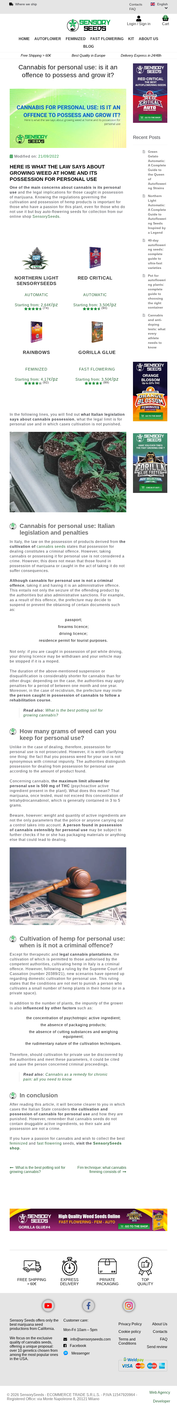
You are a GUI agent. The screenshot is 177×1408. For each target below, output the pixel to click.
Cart (165, 20)
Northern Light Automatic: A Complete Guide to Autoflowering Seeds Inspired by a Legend (157, 214)
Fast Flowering (107, 39)
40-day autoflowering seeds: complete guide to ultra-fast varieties (157, 254)
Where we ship (26, 4)
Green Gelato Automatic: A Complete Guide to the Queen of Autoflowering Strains (157, 170)
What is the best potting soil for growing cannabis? (37, 1170)
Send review (157, 1347)
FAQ (132, 9)
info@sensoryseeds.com (90, 1339)
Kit (131, 39)
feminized (19, 1143)
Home (24, 39)
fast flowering (49, 1143)
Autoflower (47, 39)
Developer (161, 1401)
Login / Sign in (138, 24)
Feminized (76, 39)
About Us (148, 39)
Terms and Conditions (127, 1341)
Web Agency (159, 1392)
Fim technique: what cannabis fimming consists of (101, 1170)
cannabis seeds (51, 546)
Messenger (80, 1353)
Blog (88, 46)
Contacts (135, 4)
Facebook (78, 1346)
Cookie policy (129, 1332)
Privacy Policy (130, 1324)
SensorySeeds (45, 216)
